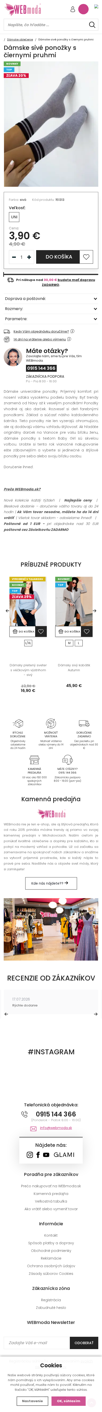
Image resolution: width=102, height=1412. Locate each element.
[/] (18, 723)
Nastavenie (32, 1401)
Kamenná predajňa (51, 1193)
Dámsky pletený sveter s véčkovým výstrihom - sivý (28, 670)
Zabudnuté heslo (51, 1307)
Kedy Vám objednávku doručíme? (41, 331)
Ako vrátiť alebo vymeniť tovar (51, 1209)
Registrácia (51, 1300)
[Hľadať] (92, 25)
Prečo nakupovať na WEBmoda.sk (51, 1186)
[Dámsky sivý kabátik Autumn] (74, 601)
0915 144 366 (41, 368)
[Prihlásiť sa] (73, 10)
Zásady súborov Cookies (51, 1273)
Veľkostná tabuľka (51, 1201)
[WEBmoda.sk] (30, 1155)
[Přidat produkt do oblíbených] (41, 631)
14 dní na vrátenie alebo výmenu (40, 339)
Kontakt (51, 1235)
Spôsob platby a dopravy (51, 1243)
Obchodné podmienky (51, 1250)
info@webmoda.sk (56, 1127)
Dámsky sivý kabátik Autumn (74, 667)
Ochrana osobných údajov (51, 1265)
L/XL (28, 643)
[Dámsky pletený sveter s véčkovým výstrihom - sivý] (28, 601)
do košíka (59, 256)
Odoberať (84, 1342)
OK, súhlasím (68, 1401)
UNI (14, 217)
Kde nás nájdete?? (47, 883)
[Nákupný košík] (83, 9)
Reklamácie (51, 1258)
